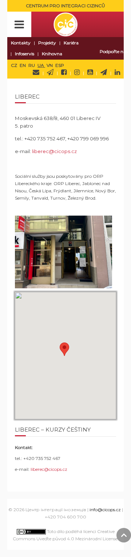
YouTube (90, 72)
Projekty (47, 42)
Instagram (77, 72)
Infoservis (24, 53)
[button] (64, 349)
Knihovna (52, 53)
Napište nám (36, 72)
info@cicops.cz (105, 509)
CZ (14, 65)
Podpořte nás (114, 51)
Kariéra (71, 42)
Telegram (103, 72)
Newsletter (50, 72)
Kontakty (21, 42)
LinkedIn (117, 72)
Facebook (64, 72)
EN (23, 65)
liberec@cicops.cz (54, 151)
